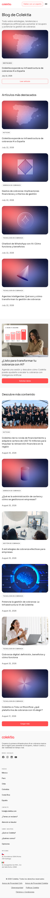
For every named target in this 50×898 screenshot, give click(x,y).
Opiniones (6, 844)
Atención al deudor (9, 822)
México (5, 773)
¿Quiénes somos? (8, 838)
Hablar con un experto (32, 4)
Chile (4, 784)
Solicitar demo (25, 381)
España (4, 800)
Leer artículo (25, 81)
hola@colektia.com (9, 811)
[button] (46, 4)
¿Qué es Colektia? (9, 833)
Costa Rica (6, 795)
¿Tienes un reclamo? (10, 817)
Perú (3, 778)
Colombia (5, 789)
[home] (6, 4)
